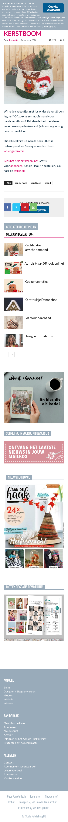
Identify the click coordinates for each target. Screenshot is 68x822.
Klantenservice (13, 778)
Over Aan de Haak (14, 723)
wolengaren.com (14, 151)
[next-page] (12, 354)
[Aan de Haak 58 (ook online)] (13, 267)
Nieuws (8, 695)
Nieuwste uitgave (19, 477)
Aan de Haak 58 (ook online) (44, 263)
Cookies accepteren (53, 8)
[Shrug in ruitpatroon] (13, 340)
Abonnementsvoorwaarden (20, 766)
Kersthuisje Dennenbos (41, 300)
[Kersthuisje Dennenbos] (13, 304)
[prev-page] (6, 354)
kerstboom (36, 183)
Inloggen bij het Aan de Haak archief (25, 738)
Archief (8, 734)
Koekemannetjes (36, 282)
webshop (19, 170)
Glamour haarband (38, 318)
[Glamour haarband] (13, 322)
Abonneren (10, 727)
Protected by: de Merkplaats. (21, 742)
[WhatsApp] (33, 207)
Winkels (8, 699)
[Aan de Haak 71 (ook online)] (34, 526)
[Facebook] (7, 207)
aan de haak (21, 183)
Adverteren (11, 774)
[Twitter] (16, 207)
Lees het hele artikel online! (21, 161)
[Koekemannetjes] (13, 285)
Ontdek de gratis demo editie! (24, 587)
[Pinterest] (25, 207)
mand (48, 183)
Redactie (13, 40)
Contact (9, 762)
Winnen (8, 703)
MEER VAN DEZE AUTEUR (19, 234)
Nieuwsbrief (11, 730)
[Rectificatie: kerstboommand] (13, 249)
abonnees (16, 165)
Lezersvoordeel (13, 770)
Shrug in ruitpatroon (39, 336)
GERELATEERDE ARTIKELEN (21, 227)
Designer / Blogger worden (20, 691)
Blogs (7, 687)
